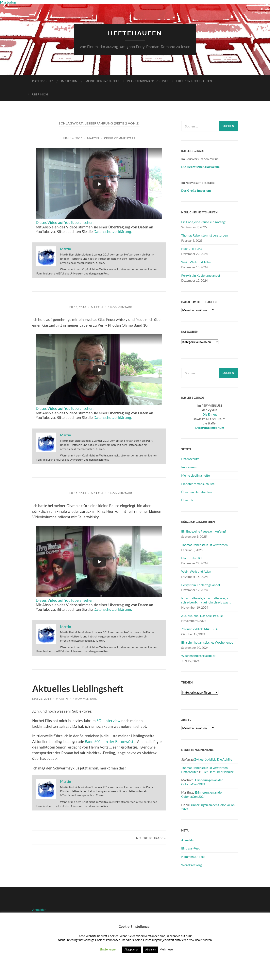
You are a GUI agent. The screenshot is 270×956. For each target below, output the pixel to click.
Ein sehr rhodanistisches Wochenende (207, 642)
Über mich (40, 94)
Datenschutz (42, 81)
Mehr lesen (167, 949)
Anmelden (188, 840)
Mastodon (8, 2)
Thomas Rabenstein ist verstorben (204, 235)
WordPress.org (191, 865)
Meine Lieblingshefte (102, 81)
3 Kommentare (120, 307)
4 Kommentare (120, 493)
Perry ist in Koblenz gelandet (200, 275)
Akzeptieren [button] (131, 949)
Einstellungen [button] (108, 949)
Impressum (69, 81)
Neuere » (151, 838)
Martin (93, 138)
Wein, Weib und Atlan (196, 262)
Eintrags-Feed (190, 848)
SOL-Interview (108, 720)
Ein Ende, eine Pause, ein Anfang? (203, 222)
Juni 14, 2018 (72, 138)
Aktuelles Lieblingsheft (78, 688)
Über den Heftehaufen (194, 81)
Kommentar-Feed (193, 856)
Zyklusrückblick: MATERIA (199, 629)
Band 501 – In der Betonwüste (110, 741)
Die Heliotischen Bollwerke (200, 167)
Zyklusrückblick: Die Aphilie (213, 759)
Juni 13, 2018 (76, 307)
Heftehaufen (135, 33)
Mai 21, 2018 (41, 698)
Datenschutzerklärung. (112, 231)
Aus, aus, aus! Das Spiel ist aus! (202, 616)
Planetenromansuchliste (147, 81)
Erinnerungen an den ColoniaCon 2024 (202, 782)
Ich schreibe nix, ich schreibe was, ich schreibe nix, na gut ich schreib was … (206, 600)
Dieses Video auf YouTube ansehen (64, 222)
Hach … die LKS (191, 248)
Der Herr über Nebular (218, 772)
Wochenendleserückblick (198, 655)
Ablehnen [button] (150, 949)
